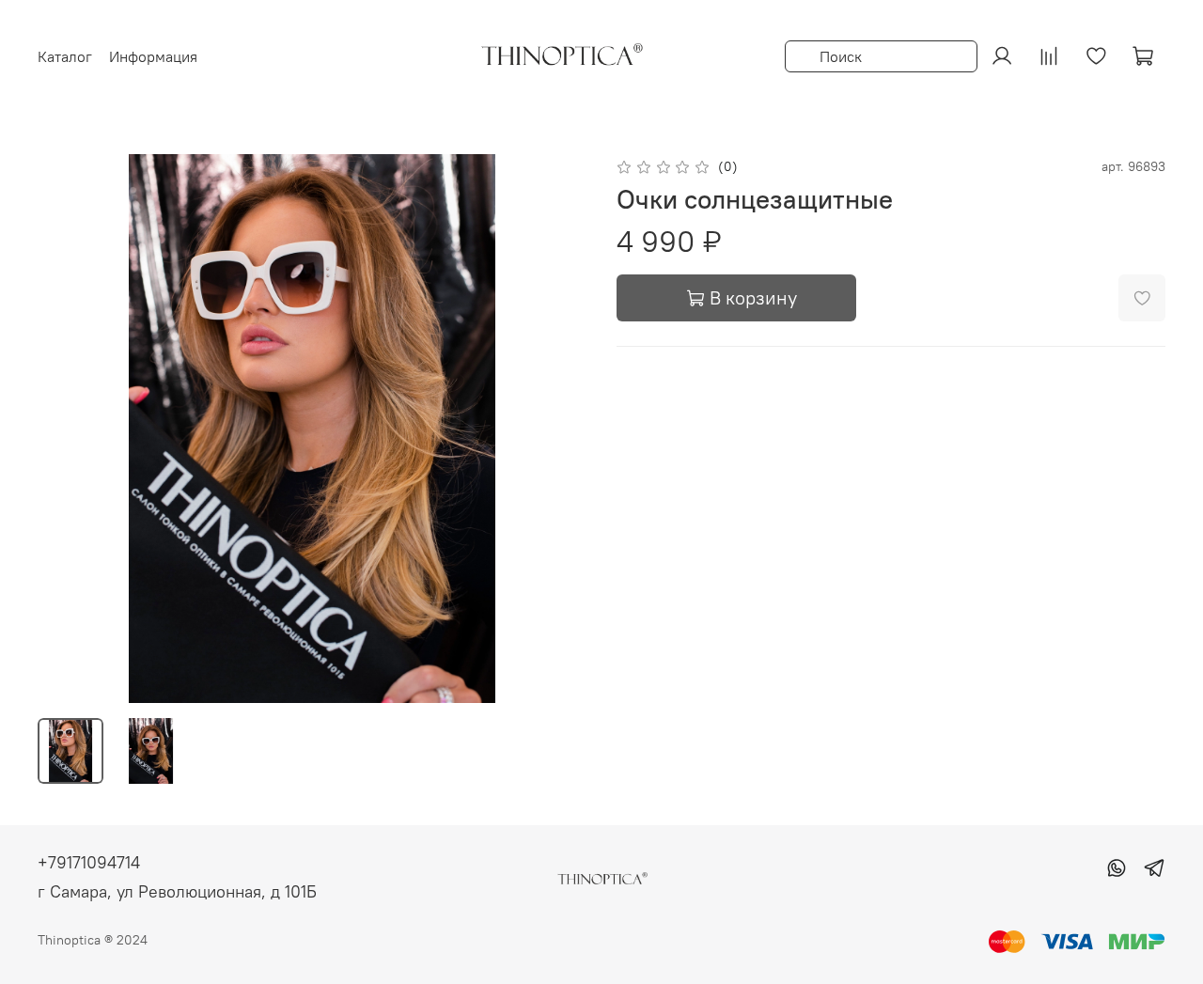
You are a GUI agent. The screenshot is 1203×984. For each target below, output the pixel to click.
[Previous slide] (67, 428)
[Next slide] (556, 428)
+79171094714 (89, 862)
